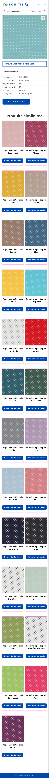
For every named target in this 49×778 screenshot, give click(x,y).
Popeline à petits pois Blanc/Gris (13, 349)
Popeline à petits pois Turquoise (36, 300)
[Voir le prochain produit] (45, 11)
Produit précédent (13, 11)
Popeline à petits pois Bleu (36, 250)
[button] (43, 18)
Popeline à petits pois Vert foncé (36, 399)
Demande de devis (16, 102)
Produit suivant (36, 11)
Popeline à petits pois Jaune (13, 300)
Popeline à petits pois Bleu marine (13, 548)
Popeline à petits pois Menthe (36, 597)
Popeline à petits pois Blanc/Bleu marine (36, 647)
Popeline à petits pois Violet (13, 746)
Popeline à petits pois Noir (36, 548)
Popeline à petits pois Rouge (36, 349)
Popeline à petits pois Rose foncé (13, 151)
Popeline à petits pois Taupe (13, 250)
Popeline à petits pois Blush (36, 498)
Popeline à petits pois (28, 93)
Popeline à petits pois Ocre (13, 201)
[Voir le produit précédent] (4, 11)
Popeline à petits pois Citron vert (13, 696)
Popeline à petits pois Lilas (36, 448)
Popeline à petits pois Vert (13, 647)
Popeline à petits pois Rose (36, 696)
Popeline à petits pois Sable (36, 201)
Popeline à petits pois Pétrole (13, 399)
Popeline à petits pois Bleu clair (13, 498)
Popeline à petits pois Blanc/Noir (13, 597)
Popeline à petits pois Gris (13, 448)
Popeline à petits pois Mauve (36, 151)
